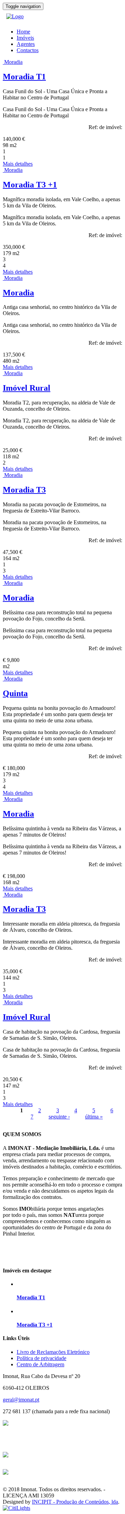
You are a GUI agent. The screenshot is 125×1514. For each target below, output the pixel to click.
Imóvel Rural (26, 387)
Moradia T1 (24, 76)
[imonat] (15, 16)
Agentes (26, 44)
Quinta (15, 693)
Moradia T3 (24, 489)
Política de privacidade (41, 1358)
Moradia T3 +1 (30, 184)
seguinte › (59, 1117)
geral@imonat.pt (21, 1400)
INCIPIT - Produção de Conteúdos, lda (75, 1502)
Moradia (13, 62)
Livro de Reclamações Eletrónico (53, 1352)
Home (23, 32)
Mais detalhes (18, 164)
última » (94, 1117)
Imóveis (25, 38)
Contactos (28, 50)
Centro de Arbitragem (40, 1364)
